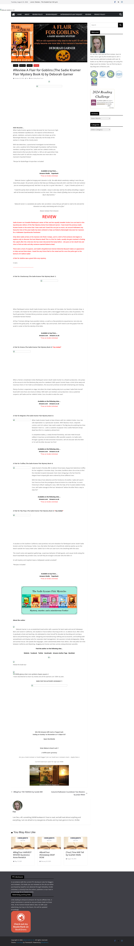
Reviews (88, 14)
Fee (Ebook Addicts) (102, 100)
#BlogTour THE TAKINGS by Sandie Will (27, 792)
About (27, 14)
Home (19, 14)
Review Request (51, 14)
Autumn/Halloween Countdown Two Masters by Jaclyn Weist (68, 793)
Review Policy (37, 14)
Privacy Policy (99, 14)
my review (58, 511)
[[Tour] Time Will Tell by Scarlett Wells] (75, 838)
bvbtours (22, 65)
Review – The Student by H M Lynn (46, 2)
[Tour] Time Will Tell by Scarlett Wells (75, 853)
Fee (27, 78)
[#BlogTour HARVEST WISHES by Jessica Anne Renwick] (23, 838)
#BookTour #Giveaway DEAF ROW (47, 855)
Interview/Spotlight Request (71, 14)
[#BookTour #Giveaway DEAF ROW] (49, 838)
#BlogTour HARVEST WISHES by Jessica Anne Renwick (22, 855)
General (29, 65)
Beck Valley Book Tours (37, 78)
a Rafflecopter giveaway (49, 753)
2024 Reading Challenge (102, 94)
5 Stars (15, 65)
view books (111, 107)
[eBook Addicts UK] (13, 14)
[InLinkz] (14, 672)
